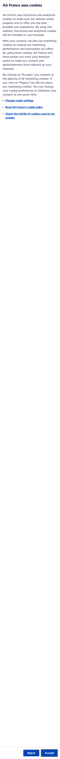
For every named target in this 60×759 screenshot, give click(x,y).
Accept (49, 753)
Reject (31, 753)
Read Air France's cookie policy (24, 107)
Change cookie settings (19, 100)
